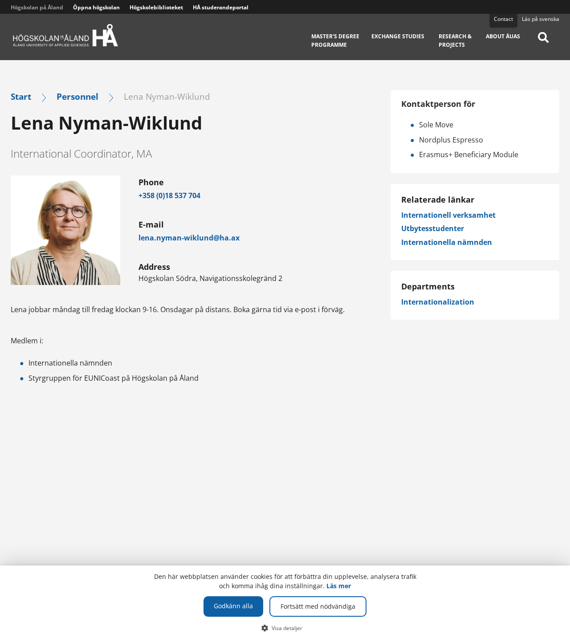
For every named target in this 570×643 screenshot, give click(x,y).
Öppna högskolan (96, 7)
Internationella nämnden (446, 242)
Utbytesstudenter (432, 228)
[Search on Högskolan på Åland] (543, 44)
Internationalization (437, 302)
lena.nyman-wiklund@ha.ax (189, 238)
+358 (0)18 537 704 (169, 195)
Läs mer (338, 586)
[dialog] (285, 604)
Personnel (77, 96)
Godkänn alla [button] (233, 606)
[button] (285, 627)
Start (21, 96)
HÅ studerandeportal (220, 7)
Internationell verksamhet (448, 215)
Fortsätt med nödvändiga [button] (318, 606)
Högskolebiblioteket (156, 7)
